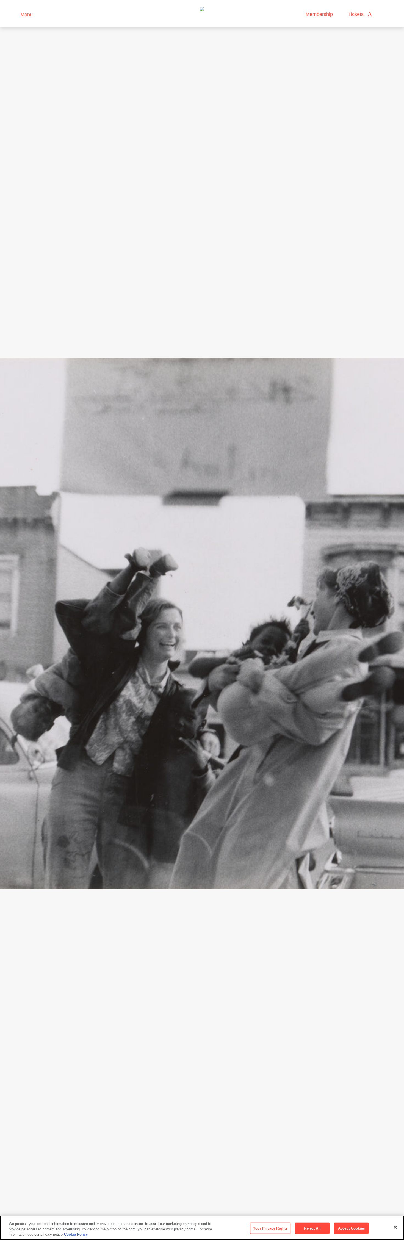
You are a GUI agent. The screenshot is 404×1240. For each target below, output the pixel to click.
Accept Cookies (351, 1228)
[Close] (395, 1227)
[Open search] (381, 14)
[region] (202, 1228)
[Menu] (13, 13)
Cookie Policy (76, 1234)
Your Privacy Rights (270, 1228)
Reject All (312, 1228)
